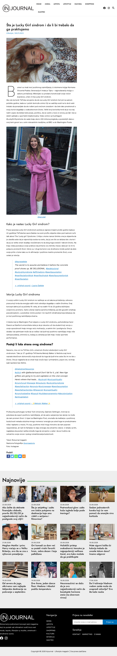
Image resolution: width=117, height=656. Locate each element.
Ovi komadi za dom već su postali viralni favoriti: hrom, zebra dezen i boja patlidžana (44, 550)
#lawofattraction (22, 386)
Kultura (78, 4)
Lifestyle (67, 4)
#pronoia (34, 386)
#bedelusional (52, 268)
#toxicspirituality (54, 379)
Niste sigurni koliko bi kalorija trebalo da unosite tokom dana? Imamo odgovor (100, 550)
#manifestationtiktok (24, 275)
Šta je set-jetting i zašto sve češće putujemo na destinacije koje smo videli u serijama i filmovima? (42, 513)
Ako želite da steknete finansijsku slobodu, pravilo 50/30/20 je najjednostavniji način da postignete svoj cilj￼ (14, 513)
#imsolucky (41, 383)
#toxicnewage (44, 386)
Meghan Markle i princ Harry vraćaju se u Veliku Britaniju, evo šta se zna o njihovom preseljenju (15, 550)
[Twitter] (12, 456)
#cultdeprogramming (48, 393)
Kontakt (77, 634)
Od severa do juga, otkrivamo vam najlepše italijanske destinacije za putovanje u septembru (14, 588)
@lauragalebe (21, 261)
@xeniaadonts (29, 443)
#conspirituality (50, 390)
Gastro (41, 12)
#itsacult (35, 393)
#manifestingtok (41, 275)
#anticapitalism (21, 397)
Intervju (50, 637)
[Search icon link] (113, 8)
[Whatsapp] (16, 456)
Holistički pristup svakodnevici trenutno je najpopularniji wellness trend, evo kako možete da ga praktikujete (72, 551)
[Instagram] (109, 8)
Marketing (87, 634)
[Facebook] (104, 8)
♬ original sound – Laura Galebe (29, 285)
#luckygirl (42, 379)
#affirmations (39, 272)
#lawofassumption (53, 272)
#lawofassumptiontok (58, 275)
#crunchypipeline (22, 393)
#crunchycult (21, 383)
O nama (97, 634)
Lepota (57, 4)
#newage (31, 383)
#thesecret (38, 390)
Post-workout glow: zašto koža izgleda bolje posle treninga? (72, 510)
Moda (47, 4)
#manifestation (21, 279)
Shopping (89, 4)
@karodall (42, 217)
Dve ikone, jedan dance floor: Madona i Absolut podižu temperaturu (43, 586)
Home (38, 4)
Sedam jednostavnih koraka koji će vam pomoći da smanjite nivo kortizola (101, 512)
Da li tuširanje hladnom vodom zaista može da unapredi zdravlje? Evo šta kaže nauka (101, 588)
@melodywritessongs (24, 369)
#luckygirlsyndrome (23, 272)
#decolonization (65, 393)
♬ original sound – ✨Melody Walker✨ (32, 403)
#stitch (18, 372)
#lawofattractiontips (24, 390)
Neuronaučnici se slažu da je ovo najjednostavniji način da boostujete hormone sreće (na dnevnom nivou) (72, 590)
